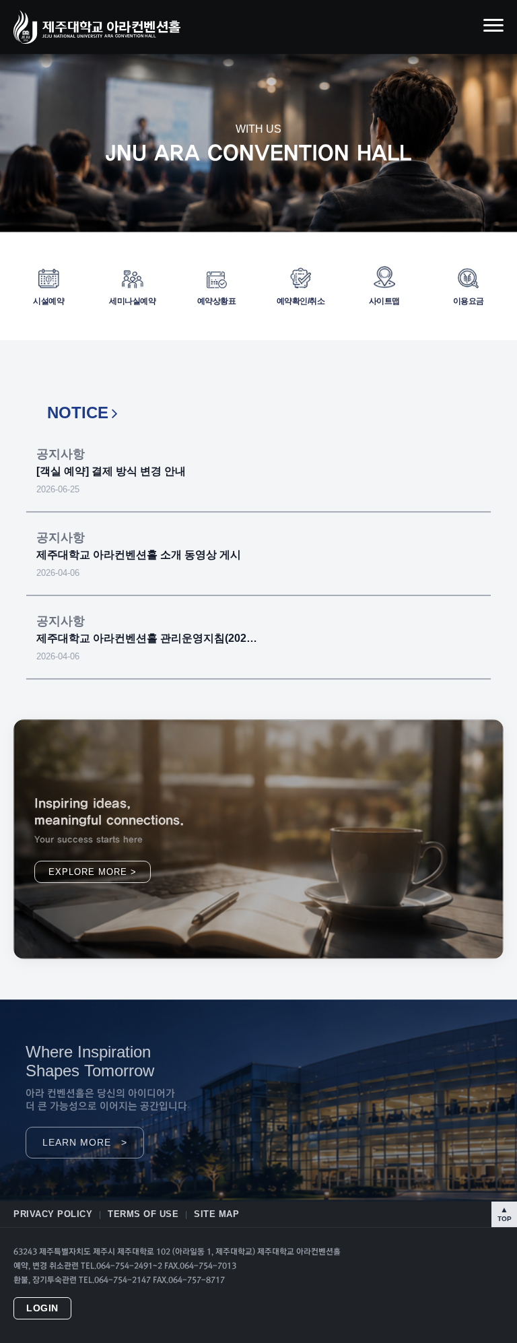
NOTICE (77, 412)
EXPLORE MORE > (92, 872)
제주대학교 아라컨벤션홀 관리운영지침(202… (146, 638)
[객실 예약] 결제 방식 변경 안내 (111, 471)
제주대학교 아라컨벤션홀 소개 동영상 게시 (138, 554)
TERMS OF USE (143, 1214)
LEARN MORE (84, 1143)
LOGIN (42, 1308)
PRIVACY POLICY (52, 1214)
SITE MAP (216, 1214)
